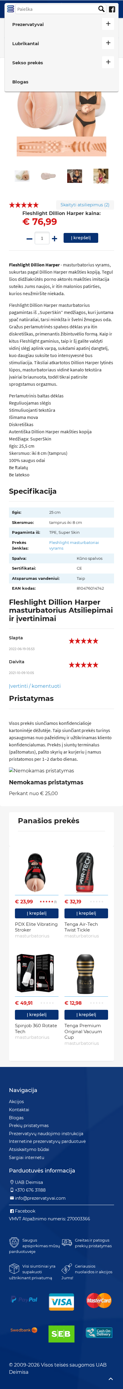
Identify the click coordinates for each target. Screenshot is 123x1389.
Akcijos (16, 1101)
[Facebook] (112, 9)
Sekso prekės (27, 62)
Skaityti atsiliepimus (85, 205)
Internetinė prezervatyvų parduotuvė (47, 1141)
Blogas (20, 82)
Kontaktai (19, 1109)
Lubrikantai (25, 43)
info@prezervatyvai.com (40, 1198)
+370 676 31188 (30, 1190)
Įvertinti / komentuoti (35, 686)
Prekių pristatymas (29, 1125)
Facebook (25, 1211)
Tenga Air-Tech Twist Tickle (81, 930)
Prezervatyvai (28, 24)
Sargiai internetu (26, 1157)
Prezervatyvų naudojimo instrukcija (46, 1133)
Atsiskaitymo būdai (29, 1149)
